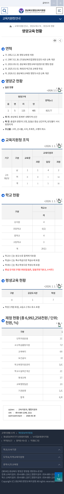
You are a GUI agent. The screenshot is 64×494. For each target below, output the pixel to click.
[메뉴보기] (59, 10)
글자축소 (54, 3)
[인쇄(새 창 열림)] (55, 40)
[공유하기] (60, 40)
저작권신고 (7, 441)
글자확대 (60, 3)
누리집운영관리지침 (41, 437)
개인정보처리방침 (25, 433)
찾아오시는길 (21, 441)
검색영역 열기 (4, 10)
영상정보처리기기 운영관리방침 (16, 437)
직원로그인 (34, 441)
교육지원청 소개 (8, 433)
